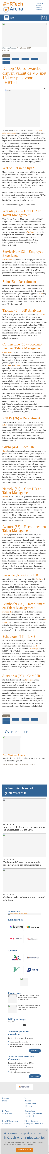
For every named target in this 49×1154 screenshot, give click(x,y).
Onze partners (29, 1111)
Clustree (17, 365)
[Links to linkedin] (24, 1025)
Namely (5, 497)
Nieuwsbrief (6, 1124)
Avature (5, 535)
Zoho (41, 294)
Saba (10, 365)
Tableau (42, 314)
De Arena (5, 1111)
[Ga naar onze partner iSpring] (16, 927)
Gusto (4, 451)
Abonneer (34, 1051)
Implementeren (30, 1103)
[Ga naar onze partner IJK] (16, 970)
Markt (26, 1098)
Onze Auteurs (7, 1114)
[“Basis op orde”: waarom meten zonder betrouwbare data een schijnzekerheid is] (25, 845)
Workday (30, 232)
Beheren (27, 1101)
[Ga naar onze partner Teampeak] (32, 958)
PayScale (39, 579)
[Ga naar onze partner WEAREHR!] (16, 958)
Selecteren (28, 1106)
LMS (35, 646)
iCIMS (4, 425)
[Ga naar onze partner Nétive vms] (32, 939)
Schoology (34, 648)
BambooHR (7, 612)
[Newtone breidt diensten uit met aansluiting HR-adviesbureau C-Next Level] (25, 810)
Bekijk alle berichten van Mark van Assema (19, 764)
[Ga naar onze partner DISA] (24, 982)
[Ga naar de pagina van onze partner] (24, 1087)
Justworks (29, 680)
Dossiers (5, 1098)
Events (4, 1101)
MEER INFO (34, 1076)
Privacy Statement (31, 1121)
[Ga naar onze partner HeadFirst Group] (16, 939)
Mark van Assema (9, 48)
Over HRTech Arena (10, 1121)
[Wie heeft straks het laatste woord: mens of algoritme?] (25, 880)
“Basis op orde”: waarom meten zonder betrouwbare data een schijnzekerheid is (22, 863)
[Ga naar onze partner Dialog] (32, 970)
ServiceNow (7, 260)
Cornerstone (7, 352)
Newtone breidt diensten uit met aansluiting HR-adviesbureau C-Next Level (24, 828)
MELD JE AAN (24, 1150)
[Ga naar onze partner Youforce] (32, 927)
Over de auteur (16, 732)
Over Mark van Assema (14, 755)
